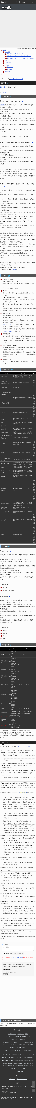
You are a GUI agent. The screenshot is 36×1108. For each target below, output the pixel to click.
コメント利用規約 (18, 957)
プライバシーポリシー (22, 1079)
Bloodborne (5, 1060)
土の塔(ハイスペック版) (16, 79)
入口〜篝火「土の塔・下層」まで (15, 53)
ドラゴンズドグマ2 (28, 1042)
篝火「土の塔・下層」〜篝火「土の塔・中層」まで (19, 56)
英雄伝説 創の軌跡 (28, 1063)
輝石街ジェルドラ (9, 331)
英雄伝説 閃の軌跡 (19, 1060)
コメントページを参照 (24, 746)
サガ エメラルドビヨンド (25, 1050)
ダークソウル (14, 1057)
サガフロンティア (23, 1047)
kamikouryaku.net (11, 1097)
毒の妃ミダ (9, 69)
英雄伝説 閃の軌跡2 (29, 1060)
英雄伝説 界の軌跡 (28, 1065)
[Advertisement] (18, 29)
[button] (18, 2)
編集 (23, 2)
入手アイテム (8, 62)
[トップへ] (33, 1083)
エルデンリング (30, 1054)
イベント (7, 60)
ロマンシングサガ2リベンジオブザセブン (13, 1042)
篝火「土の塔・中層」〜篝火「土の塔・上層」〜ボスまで (20, 58)
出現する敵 (7, 71)
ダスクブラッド (6, 1054)
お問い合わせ (12, 1079)
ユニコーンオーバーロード (9, 1044)
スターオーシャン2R (28, 1044)
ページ (31, 2)
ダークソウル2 (22, 1057)
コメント (5, 74)
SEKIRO (11, 1060)
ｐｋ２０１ (22, 792)
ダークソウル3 (30, 1057)
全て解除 (5, 974)
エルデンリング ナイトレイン (18, 1054)
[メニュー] (33, 1086)
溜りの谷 (2, 87)
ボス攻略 (7, 65)
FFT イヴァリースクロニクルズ (13, 1036)
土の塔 (4, 50)
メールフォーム (25, 1086)
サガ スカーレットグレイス (11, 1050)
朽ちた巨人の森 (7, 324)
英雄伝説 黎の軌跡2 (18, 1065)
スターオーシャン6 (13, 1047)
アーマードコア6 (6, 1057)
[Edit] (7, 83)
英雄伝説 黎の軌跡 (7, 1065)
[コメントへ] (33, 1090)
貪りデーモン (10, 67)
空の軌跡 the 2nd (12, 1034)
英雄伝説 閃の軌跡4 (18, 1063)
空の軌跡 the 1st (26, 1036)
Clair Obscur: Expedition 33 (18, 1039)
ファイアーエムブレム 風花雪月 (18, 1071)
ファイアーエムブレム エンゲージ (18, 1068)
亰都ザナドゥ (21, 1034)
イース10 (19, 1044)
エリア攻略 (7, 52)
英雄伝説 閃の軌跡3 (7, 1063)
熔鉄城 (4, 92)
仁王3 (26, 1034)
